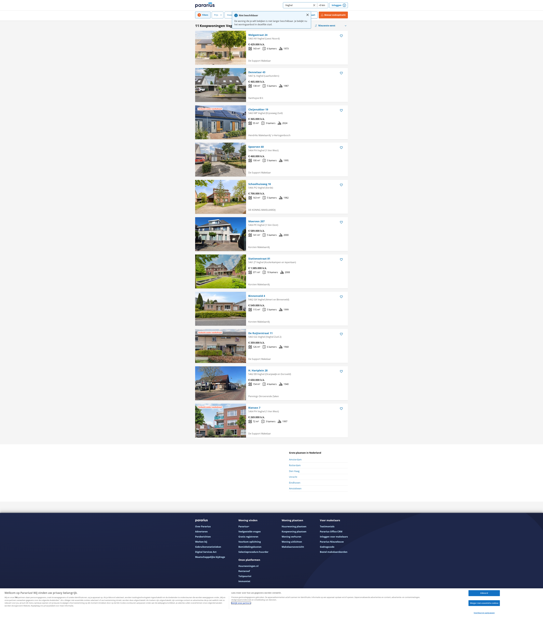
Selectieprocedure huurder (253, 551)
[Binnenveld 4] (220, 309)
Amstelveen (295, 488)
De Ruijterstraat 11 (260, 333)
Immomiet (244, 581)
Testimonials (327, 526)
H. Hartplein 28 (258, 370)
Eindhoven (294, 482)
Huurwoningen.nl (248, 566)
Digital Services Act (205, 551)
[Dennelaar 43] (220, 85)
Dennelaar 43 (256, 72)
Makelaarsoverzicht (293, 546)
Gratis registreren (248, 536)
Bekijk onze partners (241, 603)
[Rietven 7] (220, 421)
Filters (205, 15)
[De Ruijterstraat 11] (220, 346)
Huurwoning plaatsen (294, 526)
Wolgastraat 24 (257, 35)
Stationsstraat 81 (259, 258)
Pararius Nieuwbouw (332, 541)
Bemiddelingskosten (249, 546)
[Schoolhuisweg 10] (220, 197)
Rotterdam (295, 465)
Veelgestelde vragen (249, 531)
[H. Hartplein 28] (220, 383)
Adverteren (201, 531)
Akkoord (484, 593)
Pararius (205, 5)
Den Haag (294, 471)
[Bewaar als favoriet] (341, 36)
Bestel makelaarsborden (333, 551)
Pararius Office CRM (331, 531)
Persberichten (203, 536)
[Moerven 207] (220, 234)
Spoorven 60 (256, 146)
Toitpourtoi (244, 576)
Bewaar (335, 15)
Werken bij (201, 541)
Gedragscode (327, 546)
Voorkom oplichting (249, 541)
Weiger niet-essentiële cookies (484, 603)
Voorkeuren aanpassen (484, 613)
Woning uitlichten (292, 541)
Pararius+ (243, 526)
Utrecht (293, 476)
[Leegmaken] (314, 5)
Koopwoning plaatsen (294, 531)
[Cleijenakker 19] (220, 122)
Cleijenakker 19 (258, 109)
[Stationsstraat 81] (220, 271)
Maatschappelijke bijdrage (210, 557)
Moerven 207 (256, 221)
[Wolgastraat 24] (220, 48)
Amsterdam (295, 459)
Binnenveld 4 (256, 296)
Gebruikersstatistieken (208, 546)
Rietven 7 (254, 407)
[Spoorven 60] (220, 160)
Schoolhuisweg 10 (259, 184)
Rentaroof (244, 571)
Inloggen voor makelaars (334, 536)
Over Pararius (203, 526)
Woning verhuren (291, 536)
